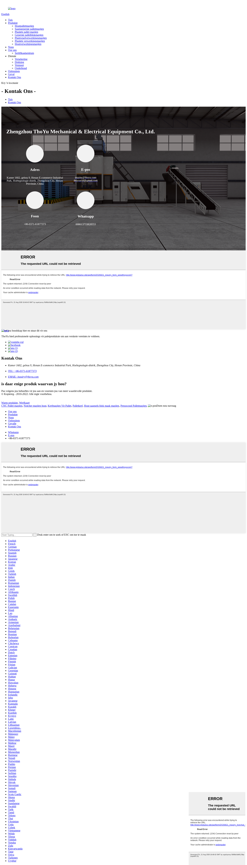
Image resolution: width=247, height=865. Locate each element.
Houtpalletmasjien (24, 25)
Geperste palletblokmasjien (29, 35)
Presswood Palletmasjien (133, 405)
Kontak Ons (14, 77)
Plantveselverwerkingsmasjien (31, 38)
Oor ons (12, 50)
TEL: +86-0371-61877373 (22, 371)
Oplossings (14, 71)
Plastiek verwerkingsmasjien (30, 41)
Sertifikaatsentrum (24, 53)
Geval (11, 74)
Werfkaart (24, 402)
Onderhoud (21, 68)
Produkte (13, 22)
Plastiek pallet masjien (26, 32)
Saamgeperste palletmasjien (29, 29)
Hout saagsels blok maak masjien (101, 405)
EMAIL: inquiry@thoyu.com (23, 376)
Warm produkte (9, 402)
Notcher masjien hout (35, 405)
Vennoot (19, 65)
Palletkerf (78, 405)
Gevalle (12, 423)
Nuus (11, 47)
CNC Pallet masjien (11, 405)
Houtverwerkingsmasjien (28, 44)
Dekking (19, 62)
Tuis (10, 19)
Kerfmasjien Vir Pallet (59, 405)
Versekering (21, 59)
